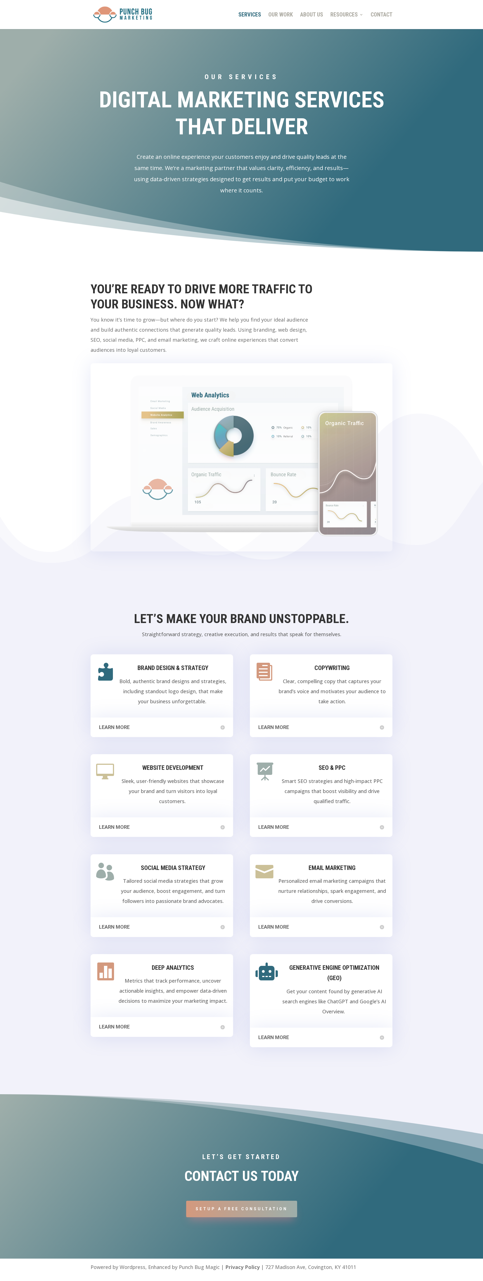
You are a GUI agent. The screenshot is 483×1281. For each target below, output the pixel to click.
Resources (344, 15)
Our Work (280, 15)
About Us (311, 15)
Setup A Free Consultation (242, 1209)
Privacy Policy (242, 1267)
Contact (381, 15)
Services (249, 15)
